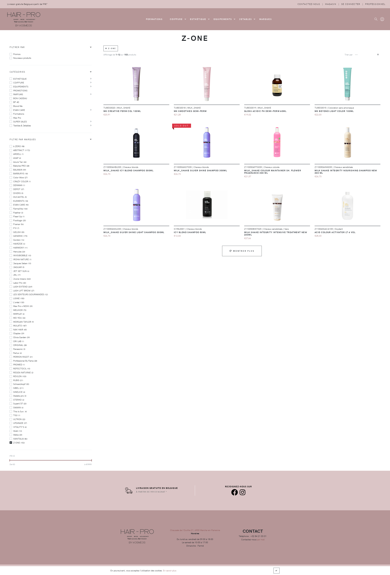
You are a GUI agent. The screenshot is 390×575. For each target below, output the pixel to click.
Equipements (223, 19)
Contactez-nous (309, 3)
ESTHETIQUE (20, 78)
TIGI (16, 415)
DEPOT (18, 189)
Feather (18, 212)
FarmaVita (20, 208)
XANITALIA (20, 438)
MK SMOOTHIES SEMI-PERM (190, 111)
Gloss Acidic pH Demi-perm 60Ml (265, 111)
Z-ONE (19, 442)
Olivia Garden (21, 337)
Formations (18, 113)
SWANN (18, 407)
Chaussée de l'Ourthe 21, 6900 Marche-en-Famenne (195, 530)
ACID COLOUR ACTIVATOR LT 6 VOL (335, 232)
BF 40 (16, 102)
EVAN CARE (19, 109)
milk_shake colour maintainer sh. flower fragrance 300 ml (272, 171)
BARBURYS (20, 173)
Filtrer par (17, 47)
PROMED (19, 364)
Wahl (17, 430)
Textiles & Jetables (22, 125)
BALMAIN (19, 169)
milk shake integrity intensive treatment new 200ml (275, 233)
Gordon (18, 239)
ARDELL (18, 153)
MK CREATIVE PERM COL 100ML (122, 111)
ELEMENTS (20, 200)
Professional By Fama (25, 360)
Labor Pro (19, 282)
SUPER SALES (20, 121)
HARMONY (20, 247)
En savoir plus (169, 570)
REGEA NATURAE (23, 372)
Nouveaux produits (22, 57)
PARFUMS (18, 94)
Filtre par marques (23, 139)
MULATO (20, 325)
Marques (265, 19)
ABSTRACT (21, 150)
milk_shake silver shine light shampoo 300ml (133, 232)
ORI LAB (18, 341)
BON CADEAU (20, 98)
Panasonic (19, 348)
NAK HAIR (20, 329)
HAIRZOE (19, 243)
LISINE (18, 298)
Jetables (245, 19)
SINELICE (19, 391)
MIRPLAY (19, 313)
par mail (261, 539)
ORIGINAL (20, 344)
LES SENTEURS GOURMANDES (30, 294)
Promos (16, 54)
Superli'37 (20, 403)
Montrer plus (243, 251)
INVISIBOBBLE (22, 255)
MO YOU (19, 317)
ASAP (17, 157)
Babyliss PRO (21, 165)
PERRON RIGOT (23, 356)
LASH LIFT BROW (23, 290)
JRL (17, 274)
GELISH (18, 232)
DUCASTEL (20, 196)
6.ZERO (19, 146)
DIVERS (18, 193)
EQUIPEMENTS (20, 86)
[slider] (9, 460)
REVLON (19, 376)
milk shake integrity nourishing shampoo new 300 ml (346, 171)
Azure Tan (20, 161)
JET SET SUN (21, 271)
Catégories (17, 71)
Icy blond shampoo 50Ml (190, 232)
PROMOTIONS (20, 90)
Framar (18, 224)
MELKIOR (19, 309)
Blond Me (17, 105)
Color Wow (20, 177)
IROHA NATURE (22, 259)
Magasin (330, 3)
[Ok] (276, 570)
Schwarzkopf (21, 383)
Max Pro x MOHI (23, 306)
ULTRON (19, 419)
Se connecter (350, 3)
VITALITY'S (20, 426)
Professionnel (375, 3)
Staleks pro (19, 395)
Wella (17, 434)
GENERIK (20, 235)
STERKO (18, 399)
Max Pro (17, 117)
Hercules (19, 251)
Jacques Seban (22, 263)
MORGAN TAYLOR (23, 321)
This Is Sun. (20, 411)
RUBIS (18, 380)
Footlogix (19, 220)
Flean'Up (19, 216)
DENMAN (19, 185)
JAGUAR (18, 267)
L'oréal (18, 302)
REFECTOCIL (21, 368)
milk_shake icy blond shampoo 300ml (128, 170)
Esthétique (198, 19)
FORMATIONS (154, 19)
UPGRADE (20, 422)
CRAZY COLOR (22, 181)
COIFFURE (176, 19)
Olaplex (18, 333)
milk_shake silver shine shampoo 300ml (200, 170)
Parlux (17, 352)
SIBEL (18, 387)
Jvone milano (22, 278)
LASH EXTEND (22, 286)
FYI (16, 228)
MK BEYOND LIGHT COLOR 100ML (334, 111)
